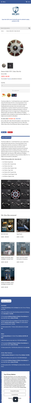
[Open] (15, 399)
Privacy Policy (23, 387)
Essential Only (15, 394)
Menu (4, 1)
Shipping (9, 78)
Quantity (3, 82)
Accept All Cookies (15, 391)
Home (2, 31)
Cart (29, 1)
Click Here (18, 118)
